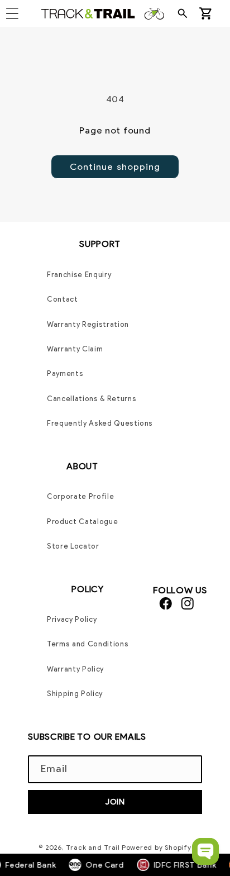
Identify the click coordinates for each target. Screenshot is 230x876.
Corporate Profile (80, 496)
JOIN (115, 802)
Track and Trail (93, 847)
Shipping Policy (75, 693)
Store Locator (73, 546)
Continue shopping (115, 166)
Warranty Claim (75, 349)
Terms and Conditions (87, 644)
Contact (62, 299)
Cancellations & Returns (91, 398)
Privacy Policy (72, 619)
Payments (65, 373)
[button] (186, 13)
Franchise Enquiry (79, 274)
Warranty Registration (88, 324)
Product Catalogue (82, 521)
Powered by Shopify (156, 847)
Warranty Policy (75, 669)
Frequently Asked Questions (100, 423)
